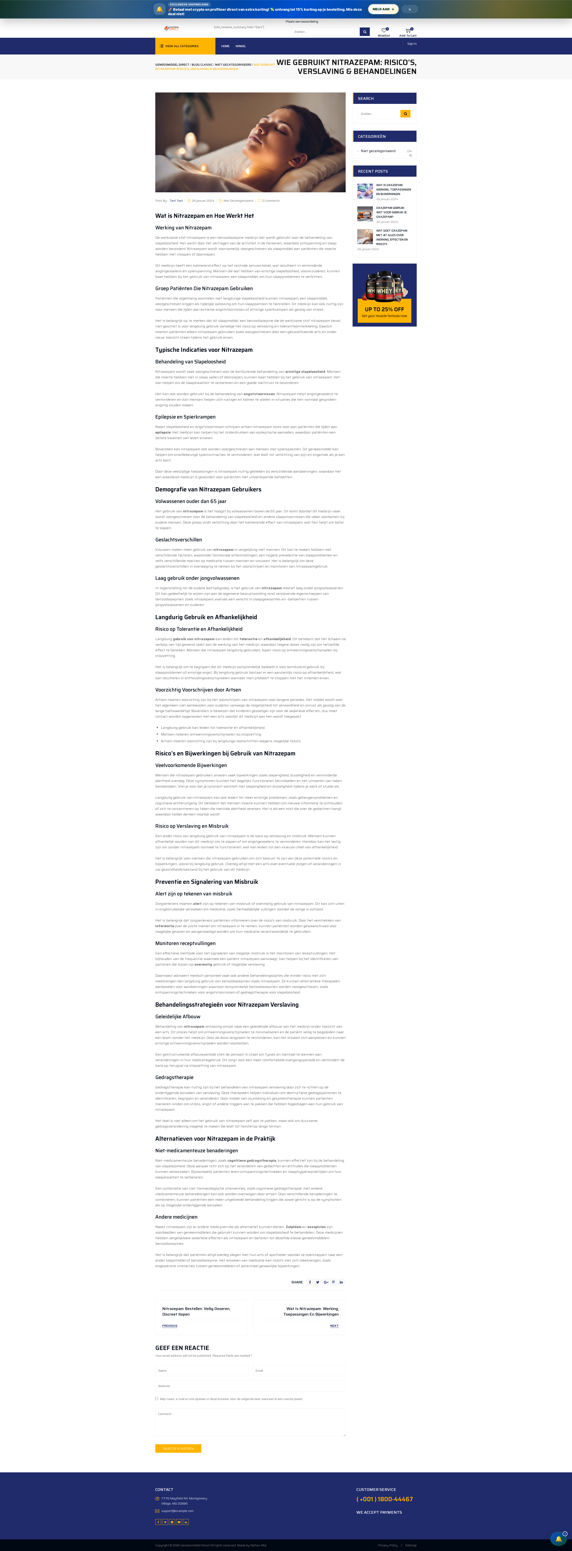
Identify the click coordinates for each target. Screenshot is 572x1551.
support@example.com (177, 1510)
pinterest (333, 1282)
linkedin (341, 1282)
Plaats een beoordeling (302, 21)
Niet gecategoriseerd (238, 200)
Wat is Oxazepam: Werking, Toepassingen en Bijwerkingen (393, 189)
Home (225, 46)
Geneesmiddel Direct (195, 1545)
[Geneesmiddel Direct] (171, 28)
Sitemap (411, 1545)
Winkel (241, 46)
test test (176, 200)
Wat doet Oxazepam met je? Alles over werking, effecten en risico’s (392, 237)
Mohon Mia (258, 1545)
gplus (325, 1282)
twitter (317, 1282)
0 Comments (271, 200)
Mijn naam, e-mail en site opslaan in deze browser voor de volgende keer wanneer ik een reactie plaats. (231, 1398)
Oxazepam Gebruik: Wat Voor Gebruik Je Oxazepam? (391, 212)
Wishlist (384, 35)
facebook (310, 1282)
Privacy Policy (388, 1545)
